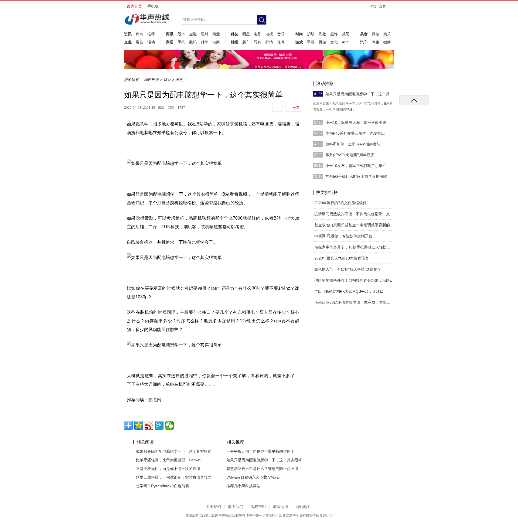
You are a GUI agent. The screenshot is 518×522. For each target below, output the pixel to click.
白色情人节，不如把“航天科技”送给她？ (347, 269)
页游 (322, 42)
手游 (311, 42)
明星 (246, 34)
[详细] (349, 109)
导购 (257, 42)
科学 (204, 42)
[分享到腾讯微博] (159, 425)
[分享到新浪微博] (149, 425)
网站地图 (303, 507)
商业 (216, 34)
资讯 (128, 34)
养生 (375, 42)
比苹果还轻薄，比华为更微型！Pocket (168, 460)
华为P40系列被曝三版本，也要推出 (355, 133)
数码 (193, 42)
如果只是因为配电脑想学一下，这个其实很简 (174, 451)
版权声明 (258, 507)
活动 (151, 42)
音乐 (281, 34)
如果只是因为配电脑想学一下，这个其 (357, 94)
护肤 (311, 34)
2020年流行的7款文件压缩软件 (340, 203)
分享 (296, 108)
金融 (193, 34)
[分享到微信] (169, 425)
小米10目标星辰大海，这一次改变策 (355, 122)
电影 (257, 34)
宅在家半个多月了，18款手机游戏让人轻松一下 (354, 247)
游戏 (299, 42)
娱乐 (387, 34)
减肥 (345, 34)
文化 (334, 42)
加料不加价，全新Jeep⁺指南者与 (352, 144)
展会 (139, 42)
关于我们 (213, 507)
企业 (128, 42)
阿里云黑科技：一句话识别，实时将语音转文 (174, 477)
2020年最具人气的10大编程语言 (341, 258)
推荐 (151, 34)
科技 (234, 34)
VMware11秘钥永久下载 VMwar (253, 477)
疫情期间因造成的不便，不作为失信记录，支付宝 (355, 214)
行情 (269, 42)
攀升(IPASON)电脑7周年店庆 (349, 155)
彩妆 (322, 34)
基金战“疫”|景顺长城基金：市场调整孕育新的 (352, 225)
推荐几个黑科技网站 (243, 486)
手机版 (153, 6)
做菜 (375, 34)
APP (345, 42)
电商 (216, 42)
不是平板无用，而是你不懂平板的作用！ (170, 468)
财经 (234, 42)
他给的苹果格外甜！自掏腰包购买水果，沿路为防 (355, 280)
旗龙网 (154, 399)
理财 (204, 34)
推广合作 (378, 6)
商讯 (169, 34)
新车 (246, 42)
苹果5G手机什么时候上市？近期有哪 (356, 176)
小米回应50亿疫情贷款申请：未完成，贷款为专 (354, 302)
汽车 (364, 42)
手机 (181, 42)
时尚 (299, 34)
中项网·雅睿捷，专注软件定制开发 (343, 236)
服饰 (334, 34)
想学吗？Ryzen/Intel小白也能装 (162, 486)
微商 (387, 42)
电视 (269, 34)
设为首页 (134, 6)
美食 (364, 34)
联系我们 (235, 507)
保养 (281, 42)
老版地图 (280, 507)
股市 (181, 34)
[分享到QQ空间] (138, 425)
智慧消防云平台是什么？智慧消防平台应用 (262, 468)
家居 (169, 42)
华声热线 (151, 79)
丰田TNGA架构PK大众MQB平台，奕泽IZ (348, 291)
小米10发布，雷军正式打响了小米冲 (355, 165)
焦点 (139, 34)
